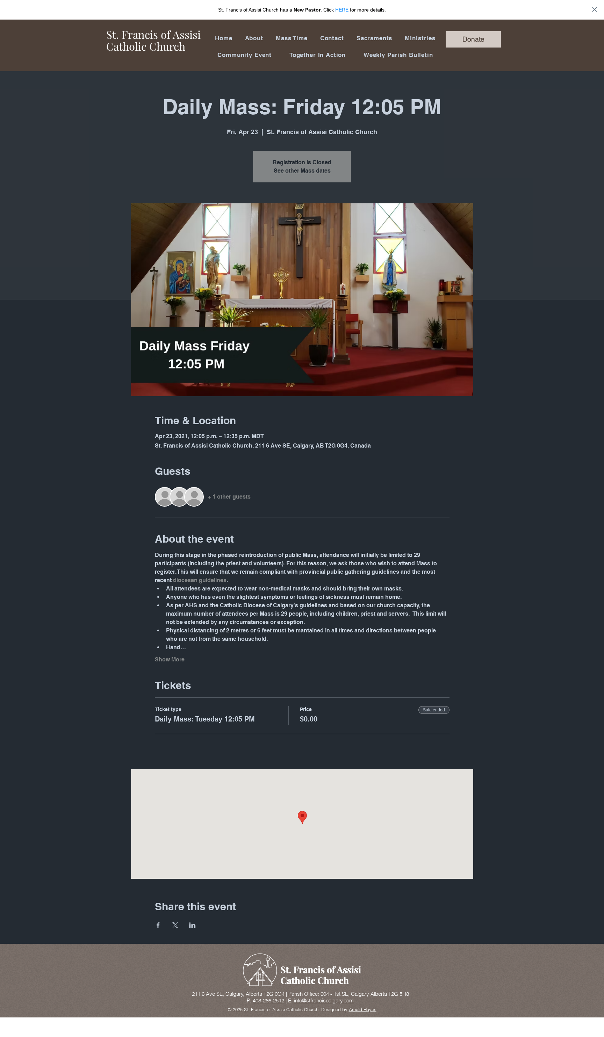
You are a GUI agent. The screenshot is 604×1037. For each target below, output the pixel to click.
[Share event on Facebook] (158, 925)
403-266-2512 (268, 1000)
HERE (341, 10)
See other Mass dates (302, 170)
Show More (170, 659)
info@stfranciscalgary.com (324, 1000)
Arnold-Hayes (362, 1009)
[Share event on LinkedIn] (192, 925)
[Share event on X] (175, 925)
